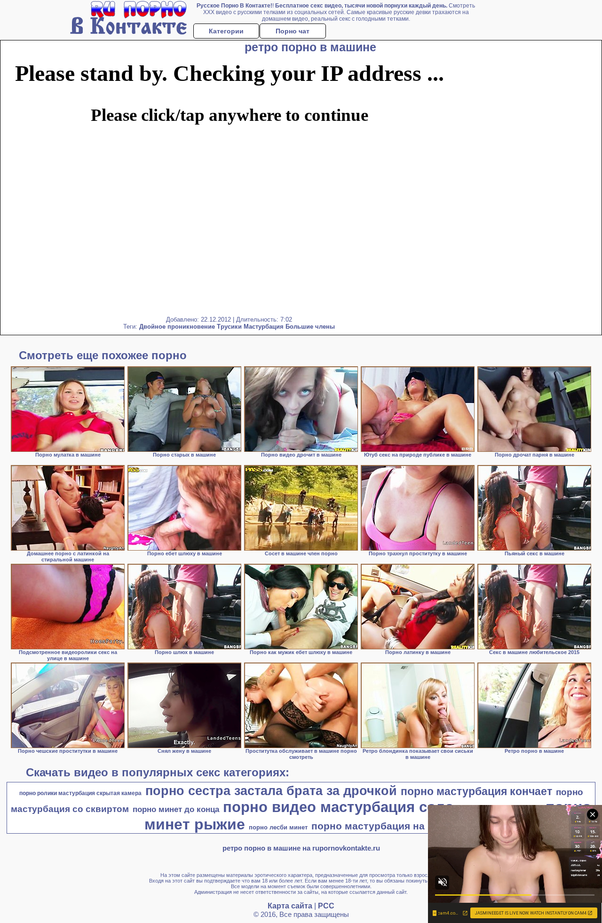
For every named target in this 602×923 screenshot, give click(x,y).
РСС (326, 906)
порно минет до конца (176, 809)
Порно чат (292, 31)
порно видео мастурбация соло (338, 807)
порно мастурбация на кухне (383, 826)
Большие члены (310, 326)
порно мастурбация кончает (476, 791)
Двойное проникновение (177, 326)
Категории (226, 31)
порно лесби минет (278, 827)
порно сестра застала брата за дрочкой (271, 791)
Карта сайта (290, 906)
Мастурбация (264, 326)
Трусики (229, 326)
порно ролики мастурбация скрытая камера (80, 793)
